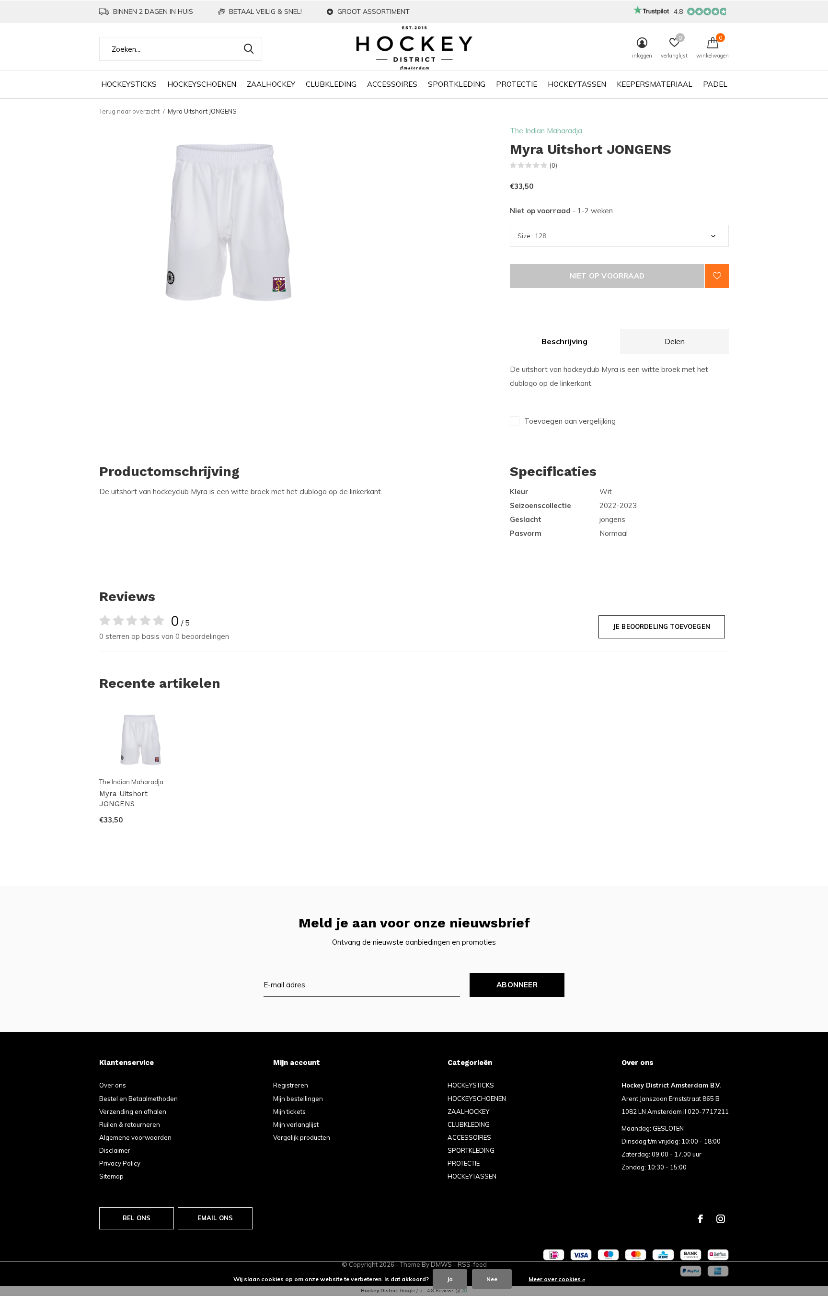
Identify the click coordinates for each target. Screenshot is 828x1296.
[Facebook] (700, 1218)
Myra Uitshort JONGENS (123, 798)
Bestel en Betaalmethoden (138, 1098)
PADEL (715, 84)
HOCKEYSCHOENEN (201, 84)
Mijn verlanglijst (296, 1124)
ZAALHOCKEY (271, 84)
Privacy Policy (119, 1163)
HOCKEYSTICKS (129, 84)
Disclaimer (114, 1150)
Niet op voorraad (607, 275)
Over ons (112, 1085)
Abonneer (517, 984)
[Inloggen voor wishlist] (717, 276)
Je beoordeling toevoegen (661, 626)
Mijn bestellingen (298, 1098)
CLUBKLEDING (331, 84)
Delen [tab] (675, 341)
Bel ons (136, 1218)
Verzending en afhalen (132, 1111)
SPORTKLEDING (456, 84)
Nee (491, 1279)
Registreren (290, 1085)
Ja (450, 1279)
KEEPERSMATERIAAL (654, 84)
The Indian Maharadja (546, 130)
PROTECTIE (516, 84)
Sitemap (111, 1176)
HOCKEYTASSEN (577, 84)
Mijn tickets (289, 1111)
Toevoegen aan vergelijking (570, 421)
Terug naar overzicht (129, 111)
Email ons (215, 1218)
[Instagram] (720, 1218)
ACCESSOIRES (392, 84)
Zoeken (248, 49)
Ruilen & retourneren (129, 1124)
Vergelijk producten (301, 1137)
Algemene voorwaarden (135, 1137)
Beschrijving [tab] (564, 341)
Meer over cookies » (557, 1279)
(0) (553, 165)
